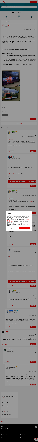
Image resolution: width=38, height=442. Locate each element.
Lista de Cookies (10, 221)
